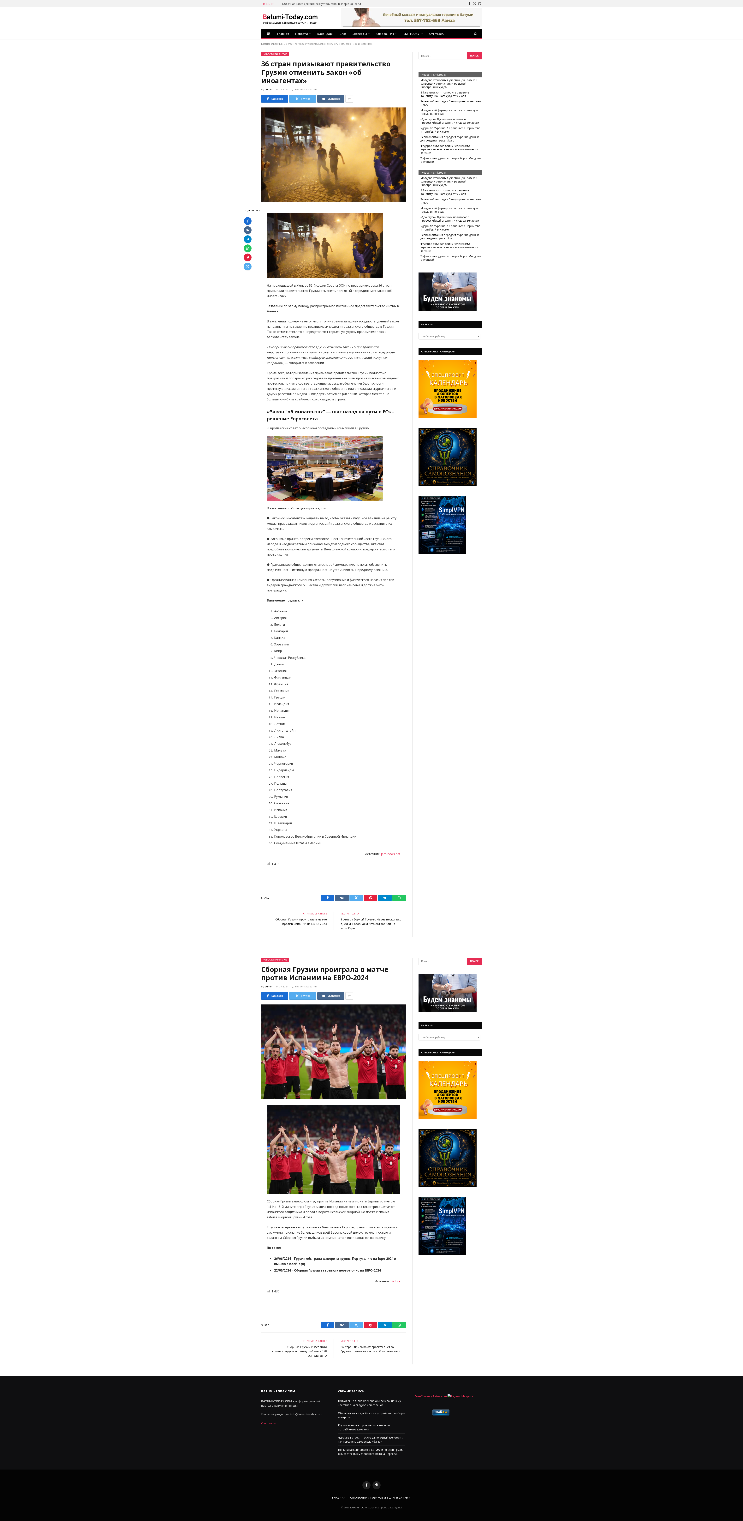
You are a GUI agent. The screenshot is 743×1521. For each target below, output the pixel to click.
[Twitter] (248, 266)
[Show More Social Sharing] (349, 99)
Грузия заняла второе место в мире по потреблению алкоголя (324, 4)
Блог (343, 34)
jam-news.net (390, 854)
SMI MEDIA (436, 34)
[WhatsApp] (248, 248)
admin (268, 89)
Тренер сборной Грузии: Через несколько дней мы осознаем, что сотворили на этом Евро (371, 923)
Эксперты (360, 34)
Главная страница (271, 43)
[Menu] (268, 33)
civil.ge (395, 1281)
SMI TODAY (411, 34)
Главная (283, 34)
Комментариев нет (306, 89)
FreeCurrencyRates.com (431, 1396)
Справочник (385, 34)
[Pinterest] (248, 257)
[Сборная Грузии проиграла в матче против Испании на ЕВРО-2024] (333, 1051)
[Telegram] (248, 239)
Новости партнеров (275, 54)
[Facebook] (248, 221)
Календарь (325, 34)
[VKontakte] (248, 230)
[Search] (475, 33)
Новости (301, 34)
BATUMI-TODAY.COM (362, 1507)
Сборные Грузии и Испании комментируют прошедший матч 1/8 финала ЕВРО (299, 1351)
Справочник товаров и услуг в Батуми (380, 1497)
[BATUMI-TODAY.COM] (290, 18)
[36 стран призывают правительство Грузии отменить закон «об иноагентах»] (333, 154)
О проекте (268, 1423)
